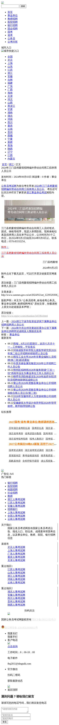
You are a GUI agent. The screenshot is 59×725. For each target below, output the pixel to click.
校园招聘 (13, 489)
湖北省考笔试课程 (34, 450)
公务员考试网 (8, 186)
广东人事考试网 (16, 553)
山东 (10, 66)
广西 (10, 89)
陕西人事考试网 (16, 604)
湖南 (10, 112)
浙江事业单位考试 (36, 192)
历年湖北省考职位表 (19, 428)
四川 (10, 122)
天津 (10, 96)
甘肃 (10, 109)
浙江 (10, 73)
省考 (10, 35)
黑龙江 (11, 106)
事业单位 (13, 15)
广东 (10, 86)
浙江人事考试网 (16, 499)
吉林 (10, 79)
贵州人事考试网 (16, 601)
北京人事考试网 (16, 547)
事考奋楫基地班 (30, 455)
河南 (10, 119)
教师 (10, 496)
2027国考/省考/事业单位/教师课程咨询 (31, 421)
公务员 (11, 38)
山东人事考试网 (16, 572)
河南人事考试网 (16, 579)
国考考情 (48, 433)
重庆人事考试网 (16, 557)
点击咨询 (13, 646)
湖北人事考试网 (16, 591)
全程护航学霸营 (30, 461)
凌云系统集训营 (49, 461)
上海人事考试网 (16, 512)
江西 (10, 155)
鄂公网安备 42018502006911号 (21, 627)
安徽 (10, 76)
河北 (10, 99)
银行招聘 (13, 25)
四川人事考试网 (16, 598)
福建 (10, 83)
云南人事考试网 (16, 519)
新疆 (10, 142)
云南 (10, 129)
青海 (10, 145)
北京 (10, 60)
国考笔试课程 (16, 450)
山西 (10, 102)
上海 (10, 63)
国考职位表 (38, 428)
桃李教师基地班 (49, 455)
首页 (10, 12)
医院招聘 (13, 22)
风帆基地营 (15, 461)
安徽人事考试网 (16, 506)
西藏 (10, 135)
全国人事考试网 (16, 515)
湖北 (10, 116)
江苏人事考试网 (16, 502)
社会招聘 (13, 492)
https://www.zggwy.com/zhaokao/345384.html (24, 316)
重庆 (10, 125)
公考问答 (13, 41)
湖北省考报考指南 (18, 439)
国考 (10, 32)
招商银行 (13, 509)
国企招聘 (13, 28)
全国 (10, 56)
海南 (10, 92)
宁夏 (10, 139)
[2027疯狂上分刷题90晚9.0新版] (2, 470)
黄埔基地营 (15, 455)
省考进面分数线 (33, 433)
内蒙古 (11, 158)
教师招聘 (13, 18)
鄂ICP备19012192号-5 (44, 619)
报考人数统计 (37, 439)
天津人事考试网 (16, 560)
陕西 (10, 148)
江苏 (10, 69)
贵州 (10, 132)
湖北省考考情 (16, 433)
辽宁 (10, 152)
